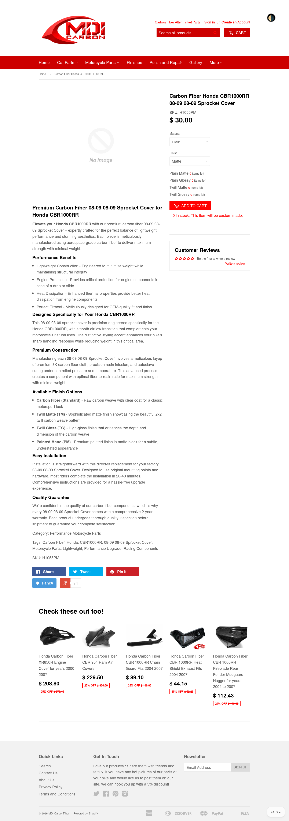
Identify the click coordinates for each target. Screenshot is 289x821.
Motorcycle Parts (101, 62)
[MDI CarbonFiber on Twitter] (96, 794)
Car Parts (66, 62)
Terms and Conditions (57, 794)
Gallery (195, 62)
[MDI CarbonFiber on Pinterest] (115, 794)
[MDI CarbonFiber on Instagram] (125, 794)
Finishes (134, 62)
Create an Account (236, 22)
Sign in (209, 22)
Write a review (235, 263)
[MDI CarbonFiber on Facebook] (106, 794)
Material (174, 133)
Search (45, 765)
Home (44, 62)
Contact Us (48, 772)
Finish (173, 153)
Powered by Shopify (85, 813)
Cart (240, 32)
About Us (46, 779)
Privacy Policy (50, 786)
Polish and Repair (166, 62)
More (215, 62)
